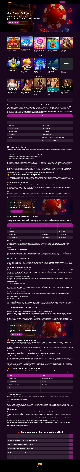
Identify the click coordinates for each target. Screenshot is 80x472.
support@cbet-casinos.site (40, 466)
